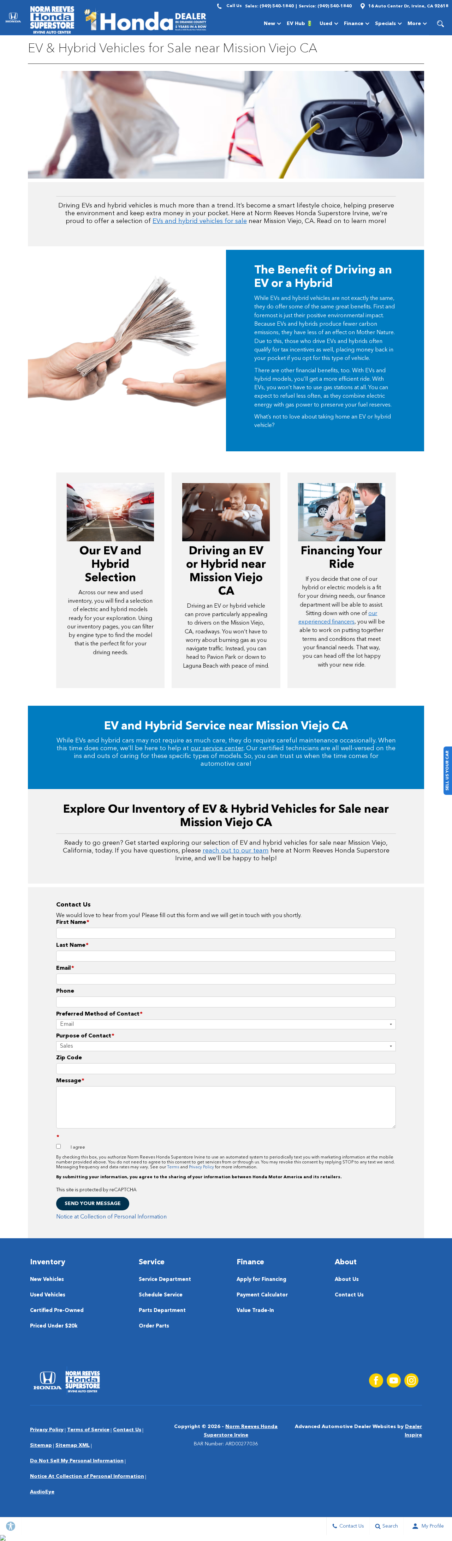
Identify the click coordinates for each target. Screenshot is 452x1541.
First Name (72, 922)
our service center (217, 748)
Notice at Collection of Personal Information (111, 1217)
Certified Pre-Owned (57, 1310)
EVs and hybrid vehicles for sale (200, 221)
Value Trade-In (255, 1310)
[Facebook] (376, 1380)
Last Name (72, 945)
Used (326, 23)
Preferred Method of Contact (99, 1014)
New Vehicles (47, 1279)
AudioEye (42, 1491)
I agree (78, 1147)
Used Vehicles (47, 1295)
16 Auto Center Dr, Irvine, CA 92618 (408, 6)
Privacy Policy (201, 1167)
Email (65, 968)
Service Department (165, 1279)
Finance (353, 23)
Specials (385, 23)
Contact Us (349, 1295)
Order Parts (154, 1326)
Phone (65, 991)
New (269, 23)
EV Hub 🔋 (300, 23)
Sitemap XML (72, 1445)
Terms (173, 1167)
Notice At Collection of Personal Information (87, 1476)
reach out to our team (236, 851)
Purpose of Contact (85, 1036)
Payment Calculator (262, 1295)
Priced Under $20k (54, 1326)
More (414, 25)
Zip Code (69, 1058)
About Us (347, 1279)
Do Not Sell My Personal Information (77, 1460)
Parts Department (162, 1310)
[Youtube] (394, 1380)
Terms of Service (88, 1429)
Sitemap (41, 1445)
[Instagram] (411, 1380)
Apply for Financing (261, 1279)
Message (70, 1081)
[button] (440, 23)
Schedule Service (161, 1295)
